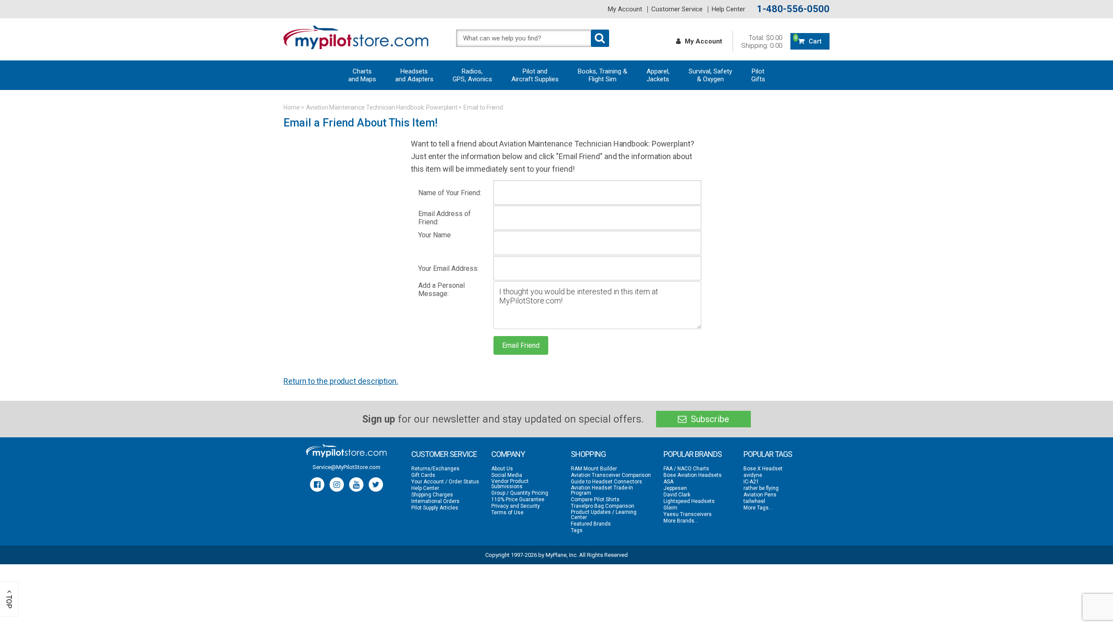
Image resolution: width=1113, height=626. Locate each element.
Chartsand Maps (362, 75)
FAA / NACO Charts (686, 468)
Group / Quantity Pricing (519, 493)
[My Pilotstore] (346, 450)
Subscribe (709, 419)
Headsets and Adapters (414, 75)
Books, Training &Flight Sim (602, 75)
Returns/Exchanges (435, 468)
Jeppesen (675, 488)
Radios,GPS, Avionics (472, 75)
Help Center (728, 9)
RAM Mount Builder (594, 468)
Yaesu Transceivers (687, 514)
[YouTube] (356, 484)
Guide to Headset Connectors (606, 481)
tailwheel (754, 501)
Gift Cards (423, 475)
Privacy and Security (515, 506)
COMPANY (508, 454)
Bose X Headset (763, 468)
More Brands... (680, 520)
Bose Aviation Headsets (692, 475)
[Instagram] (337, 484)
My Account (625, 9)
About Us (502, 468)
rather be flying (761, 488)
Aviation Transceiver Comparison (611, 475)
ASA (668, 481)
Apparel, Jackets (658, 75)
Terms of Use (507, 512)
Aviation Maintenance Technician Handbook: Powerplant (381, 107)
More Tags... (758, 507)
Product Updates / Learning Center (603, 514)
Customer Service (677, 9)
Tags (577, 530)
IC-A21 (751, 481)
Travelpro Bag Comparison (602, 506)
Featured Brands (591, 523)
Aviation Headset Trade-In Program (602, 490)
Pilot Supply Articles (434, 507)
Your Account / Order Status (445, 481)
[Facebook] (317, 484)
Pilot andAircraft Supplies (535, 75)
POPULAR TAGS (767, 454)
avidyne (752, 475)
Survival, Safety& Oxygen (710, 75)
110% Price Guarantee (517, 499)
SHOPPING (588, 454)
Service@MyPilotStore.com (346, 467)
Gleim (670, 507)
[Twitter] (376, 484)
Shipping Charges (432, 494)
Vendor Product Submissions (510, 484)
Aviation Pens (759, 494)
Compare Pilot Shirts (595, 499)
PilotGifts (758, 75)
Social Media (506, 475)
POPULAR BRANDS (692, 454)
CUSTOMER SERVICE (444, 454)
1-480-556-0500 (793, 9)
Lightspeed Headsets (689, 501)
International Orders (435, 501)
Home (291, 107)
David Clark (676, 494)
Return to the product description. (340, 381)
